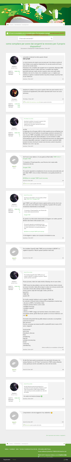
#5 (63, 238)
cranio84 (38, 102)
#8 (63, 369)
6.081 (19, 105)
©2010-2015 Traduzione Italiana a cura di (52, 455)
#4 (63, 180)
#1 (63, 79)
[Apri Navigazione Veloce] (63, 24)
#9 (63, 398)
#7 (63, 349)
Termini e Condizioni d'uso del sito (28, 449)
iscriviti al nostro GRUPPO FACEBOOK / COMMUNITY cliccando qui (45, 34)
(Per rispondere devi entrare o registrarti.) (55, 435)
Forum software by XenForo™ (52, 451)
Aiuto (17, 449)
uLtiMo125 (28, 102)
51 (19, 72)
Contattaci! (12, 449)
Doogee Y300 (27, 167)
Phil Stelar (25, 99)
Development (31, 48)
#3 (63, 146)
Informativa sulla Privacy (44, 449)
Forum (14, 459)
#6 (63, 258)
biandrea (42, 48)
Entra (66, 459)
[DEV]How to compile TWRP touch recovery (35, 178)
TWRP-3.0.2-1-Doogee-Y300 (32, 199)
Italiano (7, 449)
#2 (63, 99)
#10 (63, 422)
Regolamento (6, 459)
